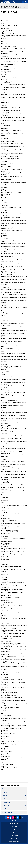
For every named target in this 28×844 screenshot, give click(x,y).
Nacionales (10, 4)
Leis (15, 4)
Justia (2, 4)
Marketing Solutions (7, 812)
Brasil (5, 4)
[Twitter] (20, 817)
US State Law (5, 805)
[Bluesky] (18, 817)
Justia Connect (14, 823)
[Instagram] (13, 817)
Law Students (6, 799)
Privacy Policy (14, 838)
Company (14, 829)
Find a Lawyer (6, 789)
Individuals (5, 792)
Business (4, 795)
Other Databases (6, 809)
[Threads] (15, 817)
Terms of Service (14, 835)
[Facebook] (10, 817)
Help (14, 832)
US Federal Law (6, 802)
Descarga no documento (7, 16)
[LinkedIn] (6, 817)
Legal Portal (14, 826)
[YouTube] (8, 817)
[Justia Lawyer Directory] (22, 817)
